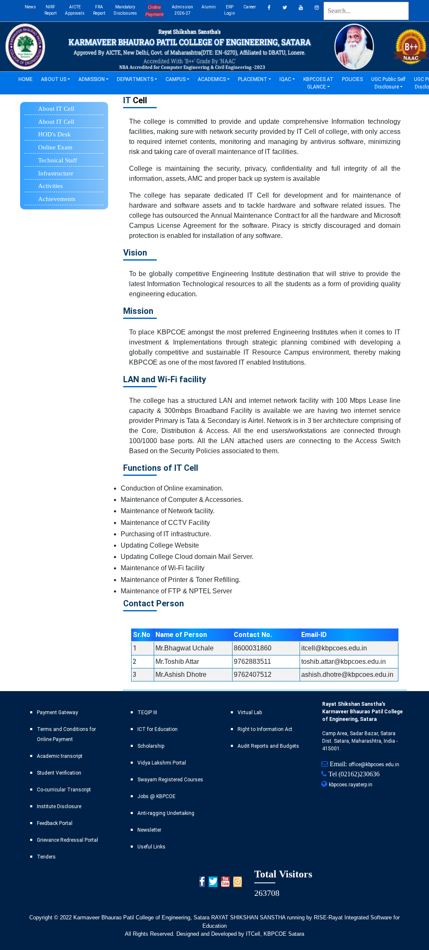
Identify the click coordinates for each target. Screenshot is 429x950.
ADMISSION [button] (91, 79)
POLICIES (354, 79)
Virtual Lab (250, 712)
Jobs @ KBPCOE (156, 796)
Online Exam (55, 147)
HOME (27, 79)
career (249, 7)
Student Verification (59, 773)
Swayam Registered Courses (170, 780)
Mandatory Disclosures (125, 10)
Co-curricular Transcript (64, 790)
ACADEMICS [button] (212, 79)
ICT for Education (157, 729)
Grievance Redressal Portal (67, 840)
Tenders (46, 857)
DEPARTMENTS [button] (135, 79)
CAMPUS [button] (175, 79)
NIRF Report (50, 10)
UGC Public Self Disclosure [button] (388, 83)
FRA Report (99, 10)
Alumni (209, 7)
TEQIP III (147, 712)
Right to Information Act (265, 729)
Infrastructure (55, 173)
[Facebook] (269, 10)
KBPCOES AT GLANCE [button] (318, 83)
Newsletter (149, 830)
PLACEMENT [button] (252, 79)
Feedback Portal (54, 823)
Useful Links (151, 847)
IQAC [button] (285, 79)
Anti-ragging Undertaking (165, 813)
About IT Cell (56, 121)
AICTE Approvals (75, 10)
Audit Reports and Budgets (268, 746)
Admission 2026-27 (182, 10)
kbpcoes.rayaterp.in (350, 785)
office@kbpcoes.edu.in (374, 764)
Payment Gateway (57, 712)
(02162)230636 (359, 774)
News (30, 7)
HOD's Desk (54, 134)
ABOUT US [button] (53, 79)
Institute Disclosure (59, 806)
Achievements (56, 199)
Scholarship (150, 746)
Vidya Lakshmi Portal (161, 763)
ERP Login (229, 10)
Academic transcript (60, 756)
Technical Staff (57, 160)
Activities (50, 186)
